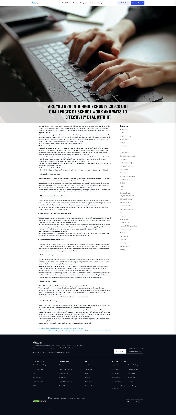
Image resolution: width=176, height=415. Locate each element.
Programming (124, 236)
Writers (75, 3)
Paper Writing (132, 373)
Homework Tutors (133, 369)
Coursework (124, 169)
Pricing (100, 3)
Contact (141, 408)
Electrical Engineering (127, 176)
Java (121, 212)
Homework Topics (38, 382)
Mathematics (124, 222)
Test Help (123, 243)
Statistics (123, 239)
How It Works (66, 3)
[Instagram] (141, 401)
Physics (122, 233)
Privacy (131, 408)
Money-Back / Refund (65, 369)
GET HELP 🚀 (119, 351)
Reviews (92, 3)
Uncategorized (125, 246)
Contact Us (88, 369)
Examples (83, 3)
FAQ (86, 373)
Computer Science (126, 166)
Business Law (124, 146)
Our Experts (88, 382)
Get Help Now (136, 3)
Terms (135, 408)
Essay (121, 186)
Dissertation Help (133, 365)
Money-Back (124, 408)
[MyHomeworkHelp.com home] (37, 342)
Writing (122, 249)
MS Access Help (116, 382)
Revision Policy (63, 373)
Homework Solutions (127, 209)
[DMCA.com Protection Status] (40, 401)
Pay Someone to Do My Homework (118, 387)
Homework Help (125, 202)
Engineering (124, 179)
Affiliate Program (38, 386)
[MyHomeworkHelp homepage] (39, 3)
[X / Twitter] (137, 401)
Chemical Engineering (127, 156)
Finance (122, 190)
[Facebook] (132, 401)
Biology (122, 142)
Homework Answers (126, 199)
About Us (88, 365)
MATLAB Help (115, 373)
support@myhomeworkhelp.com (59, 352)
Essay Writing (115, 365)
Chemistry (123, 159)
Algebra (122, 132)
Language (123, 216)
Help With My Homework (135, 386)
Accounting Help (116, 377)
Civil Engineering (126, 163)
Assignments (124, 139)
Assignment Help (125, 136)
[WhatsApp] (128, 401)
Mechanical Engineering (128, 226)
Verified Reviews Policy (65, 382)
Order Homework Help (39, 365)
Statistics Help (132, 382)
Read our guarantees (135, 351)
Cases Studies (124, 153)
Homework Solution (126, 206)
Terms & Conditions (64, 386)
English (122, 183)
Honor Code (62, 377)
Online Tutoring (125, 229)
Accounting (124, 129)
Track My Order (123, 3)
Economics (123, 173)
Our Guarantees (63, 365)
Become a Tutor (89, 386)
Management (124, 219)
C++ (121, 149)
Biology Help (131, 377)
